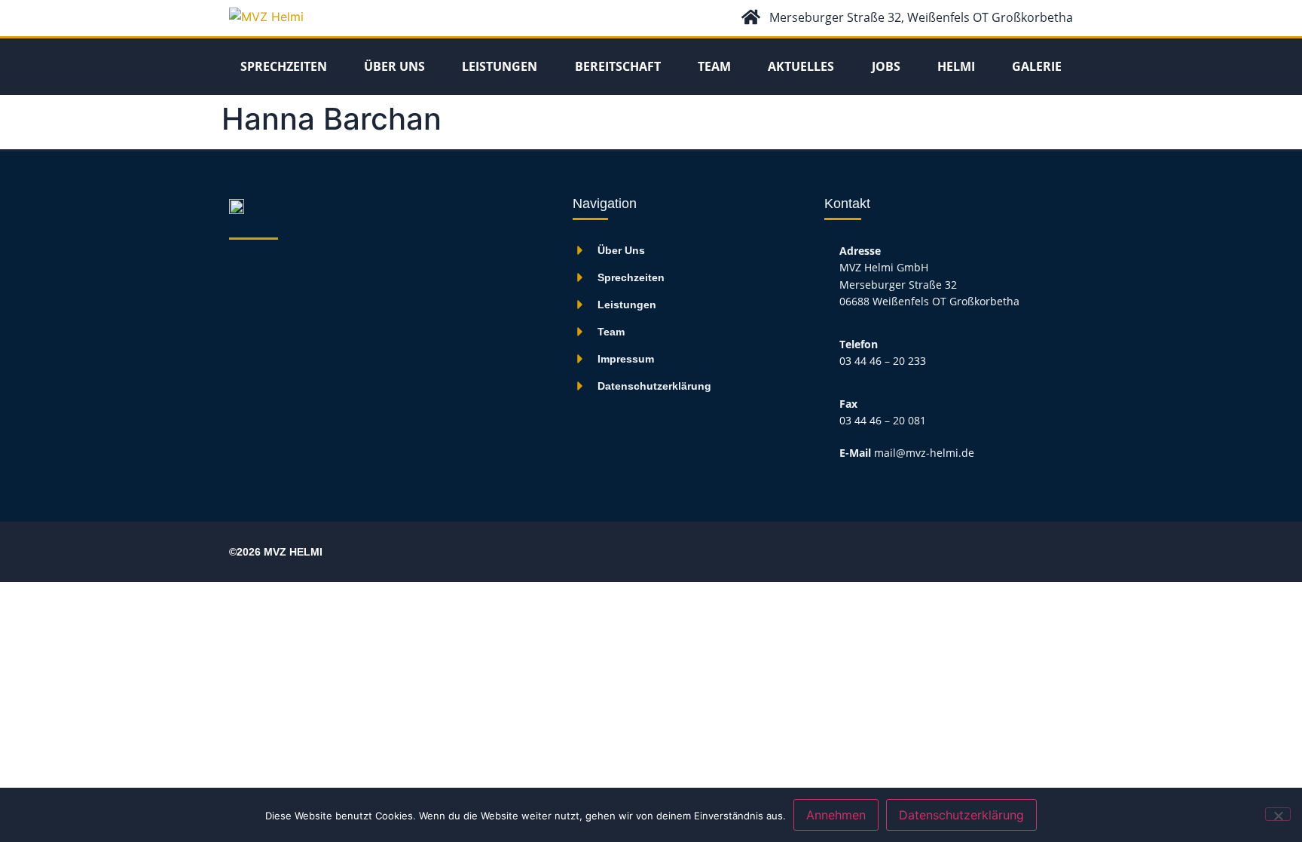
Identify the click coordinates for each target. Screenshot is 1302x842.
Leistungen (499, 66)
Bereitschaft (618, 66)
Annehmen (836, 814)
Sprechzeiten (283, 66)
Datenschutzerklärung (961, 814)
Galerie (1037, 66)
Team (714, 66)
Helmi (956, 66)
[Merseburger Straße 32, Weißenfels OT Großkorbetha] (750, 17)
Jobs (886, 66)
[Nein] (1278, 814)
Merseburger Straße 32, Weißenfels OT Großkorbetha (921, 17)
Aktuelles (801, 66)
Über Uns (394, 66)
